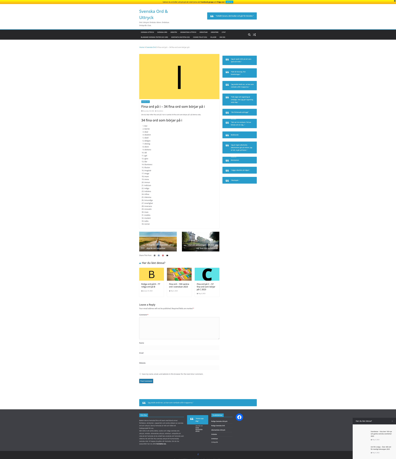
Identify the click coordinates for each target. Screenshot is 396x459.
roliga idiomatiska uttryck (199, 429)
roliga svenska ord (247, 185)
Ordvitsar (203, 32)
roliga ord (251, 165)
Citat (224, 32)
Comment (143, 315)
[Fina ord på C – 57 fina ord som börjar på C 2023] (207, 269)
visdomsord (250, 107)
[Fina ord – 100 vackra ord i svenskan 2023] (179, 269)
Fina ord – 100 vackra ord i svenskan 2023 (179, 285)
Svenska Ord (162, 32)
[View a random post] (254, 34)
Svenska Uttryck (147, 32)
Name (141, 343)
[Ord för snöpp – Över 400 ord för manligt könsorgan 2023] (362, 446)
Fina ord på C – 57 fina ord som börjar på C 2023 (206, 287)
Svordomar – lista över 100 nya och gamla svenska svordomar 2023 (381, 433)
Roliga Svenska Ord (218, 426)
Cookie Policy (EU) (200, 37)
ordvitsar (250, 79)
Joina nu (229, 2)
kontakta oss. (161, 444)
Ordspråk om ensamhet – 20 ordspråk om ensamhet (157, 246)
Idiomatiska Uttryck (188, 32)
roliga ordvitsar (248, 129)
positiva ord (250, 139)
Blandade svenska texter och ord (154, 37)
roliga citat (250, 66)
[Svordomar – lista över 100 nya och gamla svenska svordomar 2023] (362, 431)
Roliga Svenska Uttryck (219, 421)
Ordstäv (173, 32)
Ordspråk (214, 32)
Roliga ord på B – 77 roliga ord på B (150, 285)
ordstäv (251, 91)
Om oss (222, 37)
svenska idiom (249, 175)
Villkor (213, 37)
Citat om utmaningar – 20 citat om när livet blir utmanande (201, 246)
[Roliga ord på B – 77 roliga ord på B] (151, 269)
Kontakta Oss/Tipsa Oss (180, 37)
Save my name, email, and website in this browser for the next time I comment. (172, 374)
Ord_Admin (160, 111)
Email (141, 353)
